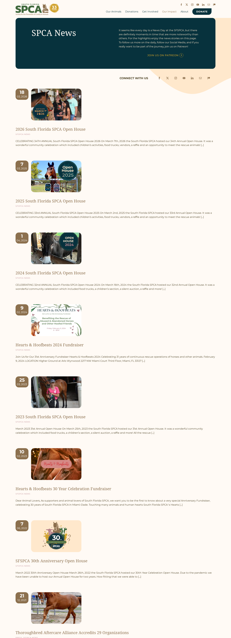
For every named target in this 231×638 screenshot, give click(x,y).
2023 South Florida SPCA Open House (50, 416)
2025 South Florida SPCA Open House (50, 201)
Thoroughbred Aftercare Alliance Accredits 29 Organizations (72, 632)
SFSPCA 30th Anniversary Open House (51, 560)
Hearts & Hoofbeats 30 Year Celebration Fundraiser (63, 488)
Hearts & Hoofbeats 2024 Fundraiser (50, 344)
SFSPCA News (23, 134)
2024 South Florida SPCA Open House (50, 272)
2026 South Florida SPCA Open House (50, 129)
